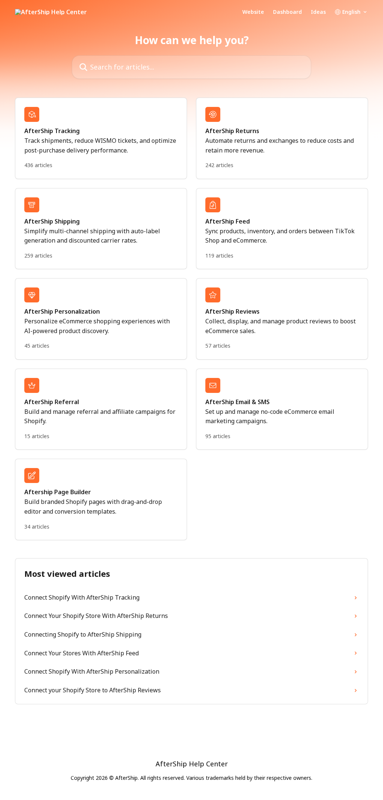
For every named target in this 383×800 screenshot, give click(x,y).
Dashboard (287, 12)
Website (253, 12)
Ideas (318, 12)
